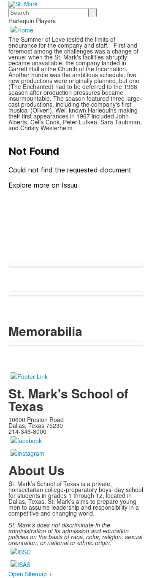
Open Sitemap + (30, 574)
